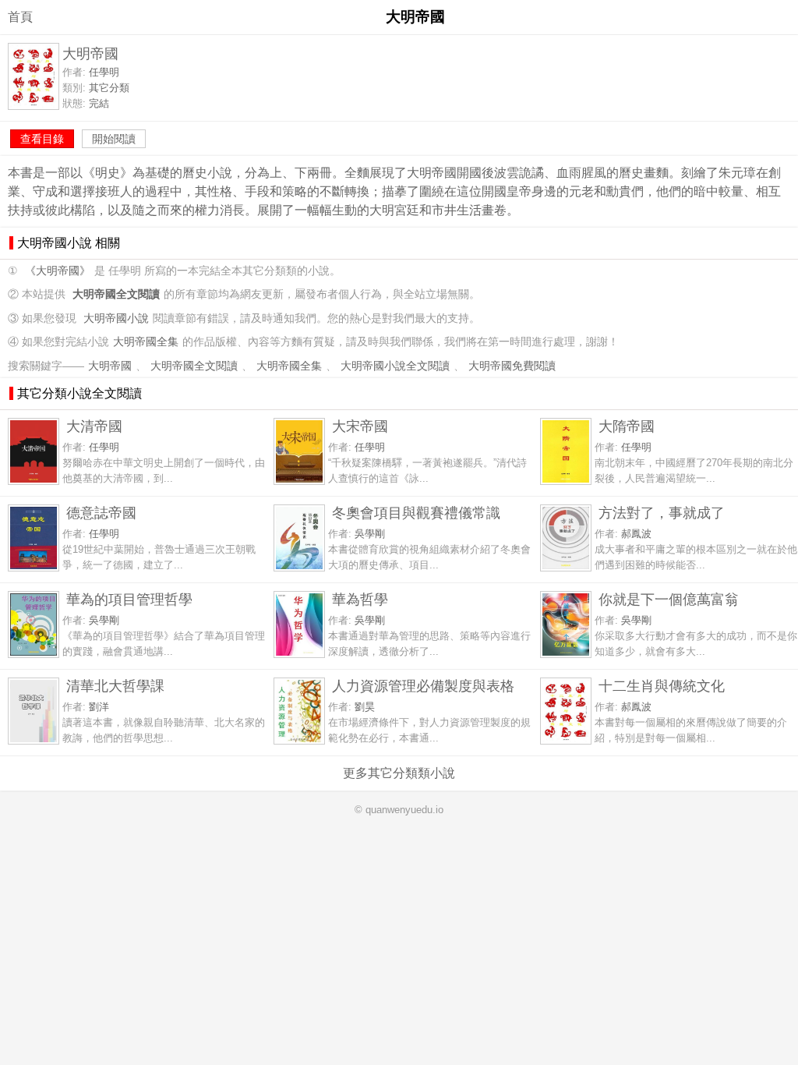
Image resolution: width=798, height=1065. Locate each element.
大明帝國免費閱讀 (512, 366)
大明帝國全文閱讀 (194, 366)
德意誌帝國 (101, 512)
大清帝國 (94, 426)
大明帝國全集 (145, 342)
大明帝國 (110, 366)
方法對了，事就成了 (661, 512)
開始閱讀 (114, 139)
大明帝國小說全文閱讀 (395, 366)
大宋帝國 (360, 426)
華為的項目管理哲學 (129, 599)
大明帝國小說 (116, 318)
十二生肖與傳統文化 (661, 686)
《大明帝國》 (57, 271)
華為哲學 (360, 599)
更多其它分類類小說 (399, 773)
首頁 (20, 16)
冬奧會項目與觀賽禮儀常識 (416, 512)
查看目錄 (42, 139)
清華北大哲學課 (115, 686)
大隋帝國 (626, 426)
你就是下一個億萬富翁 (668, 599)
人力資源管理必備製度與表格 (423, 686)
